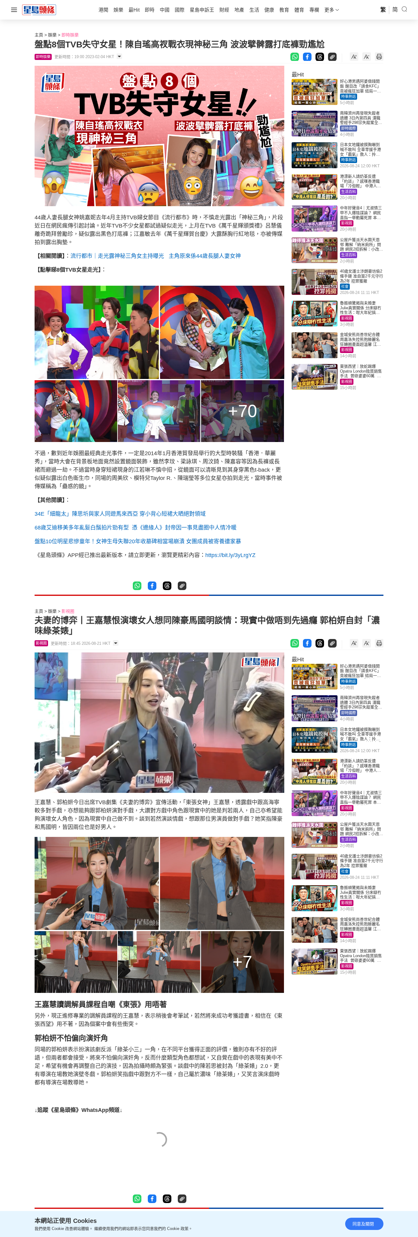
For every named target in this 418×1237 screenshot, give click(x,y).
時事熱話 (348, 96)
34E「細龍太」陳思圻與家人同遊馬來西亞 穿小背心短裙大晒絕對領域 (120, 514)
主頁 (39, 34)
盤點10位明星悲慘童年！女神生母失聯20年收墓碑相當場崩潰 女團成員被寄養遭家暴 (138, 541)
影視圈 (346, 223)
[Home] (39, 9)
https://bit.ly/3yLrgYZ (230, 555)
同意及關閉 (363, 1223)
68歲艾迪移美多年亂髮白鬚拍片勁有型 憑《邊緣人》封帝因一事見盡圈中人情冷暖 (136, 528)
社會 (345, 286)
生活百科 (348, 192)
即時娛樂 (70, 34)
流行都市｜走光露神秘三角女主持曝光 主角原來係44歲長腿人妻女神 (155, 256)
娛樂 (52, 34)
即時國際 (348, 128)
